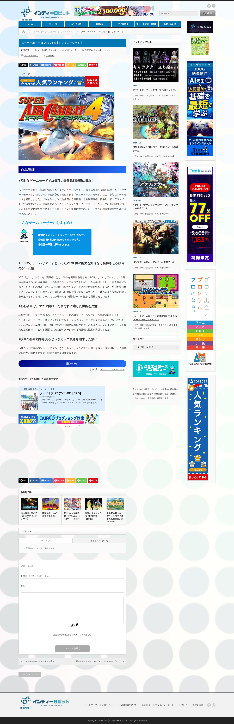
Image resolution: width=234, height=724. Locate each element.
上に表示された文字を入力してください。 (72, 635)
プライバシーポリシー (165, 705)
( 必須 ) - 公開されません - (36, 576)
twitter (213, 6)
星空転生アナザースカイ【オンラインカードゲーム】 (98, 661)
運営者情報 (198, 705)
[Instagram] (213, 705)
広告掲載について (128, 705)
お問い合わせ (170, 24)
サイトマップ (91, 705)
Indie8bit (50, 55)
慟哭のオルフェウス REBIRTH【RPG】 (93, 516)
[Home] (23, 31)
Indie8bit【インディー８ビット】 (114, 720)
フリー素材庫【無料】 (146, 24)
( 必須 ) (27, 566)
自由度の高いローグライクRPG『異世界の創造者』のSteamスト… (115, 517)
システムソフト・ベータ (112, 369)
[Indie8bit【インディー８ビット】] (44, 20)
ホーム (30, 24)
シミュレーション (57, 50)
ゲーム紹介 (76, 24)
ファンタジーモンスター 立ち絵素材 (39, 661)
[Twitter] (209, 705)
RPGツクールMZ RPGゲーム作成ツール (153, 262)
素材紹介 (100, 24)
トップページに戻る (29, 674)
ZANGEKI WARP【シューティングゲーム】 (29, 516)
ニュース (53, 24)
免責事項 (146, 705)
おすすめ (89, 50)
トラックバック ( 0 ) (99, 541)
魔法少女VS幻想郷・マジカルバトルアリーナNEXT (72, 516)
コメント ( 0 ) (45, 541)
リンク (184, 705)
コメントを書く (31, 55)
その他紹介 (123, 24)
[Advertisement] (72, 452)
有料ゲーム (71, 50)
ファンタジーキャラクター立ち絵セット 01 (154, 90)
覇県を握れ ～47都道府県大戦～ (50, 514)
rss (209, 6)
